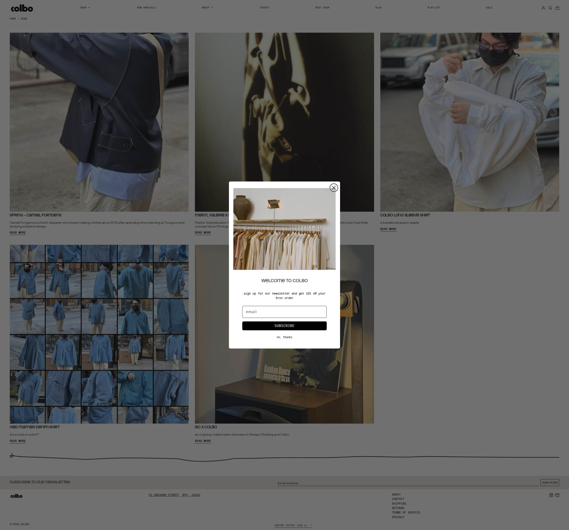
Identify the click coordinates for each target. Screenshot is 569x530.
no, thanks (284, 337)
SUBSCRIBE (284, 326)
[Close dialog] (334, 188)
